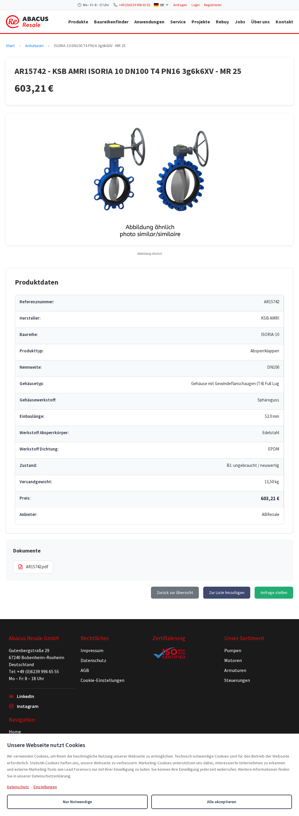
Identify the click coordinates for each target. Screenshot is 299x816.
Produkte (78, 22)
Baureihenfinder (111, 22)
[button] (149, 179)
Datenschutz (93, 660)
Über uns (260, 22)
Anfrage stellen (273, 592)
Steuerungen (237, 680)
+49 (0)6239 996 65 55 (134, 5)
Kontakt (284, 22)
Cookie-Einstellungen (102, 680)
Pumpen (232, 650)
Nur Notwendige (77, 801)
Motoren (233, 660)
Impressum (92, 650)
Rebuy (222, 22)
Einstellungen (45, 786)
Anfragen (180, 5)
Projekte (201, 22)
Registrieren (213, 5)
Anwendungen (149, 22)
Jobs (240, 22)
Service (178, 22)
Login (196, 5)
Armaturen (34, 45)
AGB (85, 670)
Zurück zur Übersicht (175, 592)
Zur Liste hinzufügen (226, 592)
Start (10, 45)
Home (15, 731)
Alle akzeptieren (221, 801)
